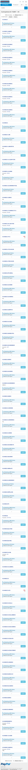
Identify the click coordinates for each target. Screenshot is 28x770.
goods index (3, 766)
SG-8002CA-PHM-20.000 (8, 261)
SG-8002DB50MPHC (7, 721)
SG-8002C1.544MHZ (7, 31)
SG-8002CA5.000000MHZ (8, 480)
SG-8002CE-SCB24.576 (7, 638)
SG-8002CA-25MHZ (7, 197)
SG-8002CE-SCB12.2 (7, 603)
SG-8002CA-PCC (6, 236)
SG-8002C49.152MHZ (7, 109)
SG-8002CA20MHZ (6, 359)
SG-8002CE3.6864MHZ (7, 709)
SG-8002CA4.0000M (7, 433)
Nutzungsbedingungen (13, 769)
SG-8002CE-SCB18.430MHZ (9, 626)
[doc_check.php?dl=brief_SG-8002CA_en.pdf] (24, 591)
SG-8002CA (5, 122)
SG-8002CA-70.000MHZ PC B (9, 210)
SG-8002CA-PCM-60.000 (8, 249)
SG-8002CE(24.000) (6, 540)
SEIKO (8, 173)
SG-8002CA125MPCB (7, 309)
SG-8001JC (5, 19)
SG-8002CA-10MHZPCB (8, 146)
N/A (7, 554)
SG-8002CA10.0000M (7, 284)
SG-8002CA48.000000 (7, 456)
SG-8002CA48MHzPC (7, 468)
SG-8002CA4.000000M (7, 408)
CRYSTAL (9, 517)
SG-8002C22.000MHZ (7, 70)
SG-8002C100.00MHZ (7, 44)
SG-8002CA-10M (6, 134)
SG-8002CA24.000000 (7, 371)
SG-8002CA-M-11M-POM (8, 223)
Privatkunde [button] (15, 4)
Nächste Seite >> (18, 15)
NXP (8, 347)
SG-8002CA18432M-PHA (8, 333)
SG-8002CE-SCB (6, 590)
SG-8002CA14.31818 (7, 321)
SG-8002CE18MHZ (6, 697)
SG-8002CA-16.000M (7, 171)
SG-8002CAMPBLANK (7, 492)
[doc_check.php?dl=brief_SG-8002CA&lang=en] (24, 237)
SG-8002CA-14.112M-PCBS (8, 159)
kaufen (23, 27)
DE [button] (21, 4)
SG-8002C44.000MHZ (7, 96)
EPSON (8, 33)
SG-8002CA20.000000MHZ (8, 345)
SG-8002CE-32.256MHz (7, 566)
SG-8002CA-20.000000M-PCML (9, 185)
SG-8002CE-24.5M (6, 552)
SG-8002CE (5, 515)
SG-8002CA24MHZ (6, 396)
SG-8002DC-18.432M (7, 735)
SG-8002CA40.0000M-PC (8, 444)
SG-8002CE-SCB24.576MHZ (9, 650)
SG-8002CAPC (5, 503)
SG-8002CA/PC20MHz (7, 273)
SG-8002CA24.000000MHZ (8, 383)
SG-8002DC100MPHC (7, 747)
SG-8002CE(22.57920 (7, 528)
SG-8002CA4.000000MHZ (8, 419)
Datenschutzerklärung (4, 769)
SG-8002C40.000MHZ (7, 83)
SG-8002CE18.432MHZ (7, 685)
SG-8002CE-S (5, 578)
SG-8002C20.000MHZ (7, 57)
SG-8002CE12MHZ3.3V (7, 674)
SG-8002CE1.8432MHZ (7, 662)
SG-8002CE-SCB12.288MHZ (9, 614)
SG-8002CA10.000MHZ (7, 296)
